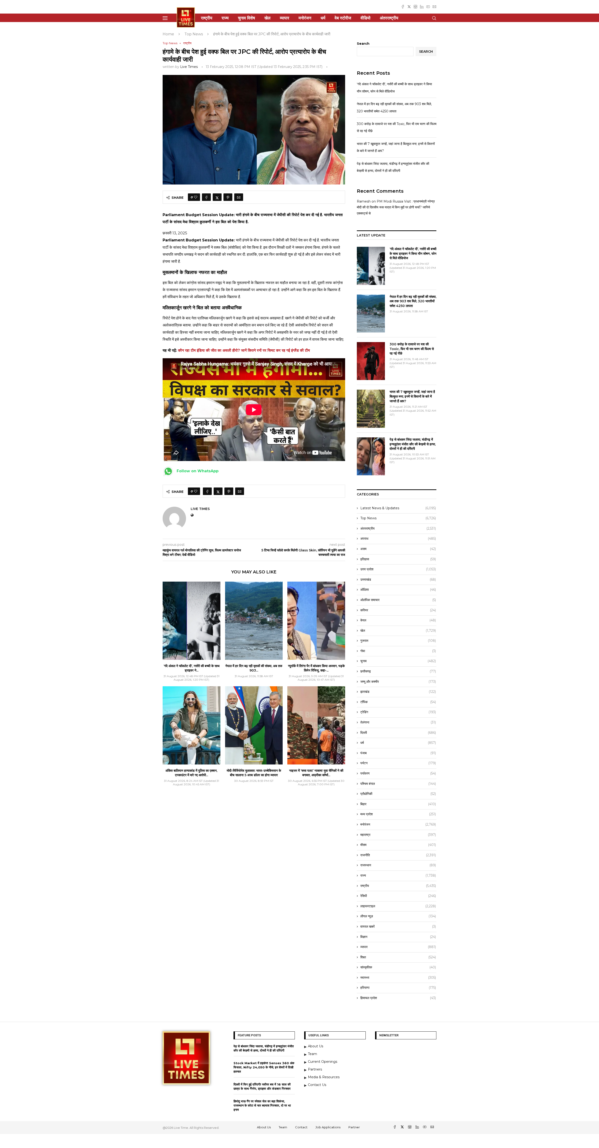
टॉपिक (398, 702)
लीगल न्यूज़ (398, 916)
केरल (398, 620)
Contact (301, 1127)
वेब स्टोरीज (343, 18)
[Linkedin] (422, 7)
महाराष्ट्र (398, 835)
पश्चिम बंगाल (398, 784)
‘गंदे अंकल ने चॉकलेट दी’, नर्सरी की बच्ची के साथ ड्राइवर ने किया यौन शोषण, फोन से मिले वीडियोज (413, 253)
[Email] (434, 7)
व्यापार (284, 18)
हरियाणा (398, 988)
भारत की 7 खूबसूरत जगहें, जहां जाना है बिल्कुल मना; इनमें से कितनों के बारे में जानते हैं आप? (412, 396)
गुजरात (398, 641)
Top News (193, 34)
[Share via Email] (238, 197)
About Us (264, 1127)
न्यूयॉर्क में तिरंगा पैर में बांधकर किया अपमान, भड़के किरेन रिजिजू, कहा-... (316, 668)
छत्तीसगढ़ (398, 671)
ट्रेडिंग (398, 712)
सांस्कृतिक (398, 967)
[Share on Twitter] (217, 197)
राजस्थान (398, 865)
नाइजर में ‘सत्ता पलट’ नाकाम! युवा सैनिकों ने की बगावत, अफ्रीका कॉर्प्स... (316, 772)
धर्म (323, 18)
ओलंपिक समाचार (398, 600)
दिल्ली (398, 733)
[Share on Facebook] (206, 197)
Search (363, 43)
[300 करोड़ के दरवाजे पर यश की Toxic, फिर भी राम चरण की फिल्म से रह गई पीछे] (371, 361)
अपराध (398, 538)
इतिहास (398, 559)
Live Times (189, 67)
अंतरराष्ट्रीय (389, 18)
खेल (267, 18)
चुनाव (398, 661)
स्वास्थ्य (398, 977)
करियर (398, 610)
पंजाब (398, 753)
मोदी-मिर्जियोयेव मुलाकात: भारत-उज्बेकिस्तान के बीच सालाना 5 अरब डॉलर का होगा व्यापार (254, 772)
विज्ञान (398, 937)
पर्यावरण (398, 773)
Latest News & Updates (398, 508)
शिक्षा (398, 957)
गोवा (398, 651)
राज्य (225, 18)
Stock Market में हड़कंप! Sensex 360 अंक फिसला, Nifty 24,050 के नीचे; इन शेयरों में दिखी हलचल (264, 1067)
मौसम (398, 845)
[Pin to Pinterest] (227, 197)
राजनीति (398, 855)
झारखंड (398, 692)
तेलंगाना (398, 722)
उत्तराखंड (398, 579)
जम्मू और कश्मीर (398, 681)
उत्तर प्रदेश (398, 569)
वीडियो (365, 18)
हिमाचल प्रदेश (398, 998)
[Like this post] (195, 197)
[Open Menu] (165, 18)
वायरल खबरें (398, 926)
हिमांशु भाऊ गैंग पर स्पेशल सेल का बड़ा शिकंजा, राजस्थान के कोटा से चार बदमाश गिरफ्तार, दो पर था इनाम (262, 1105)
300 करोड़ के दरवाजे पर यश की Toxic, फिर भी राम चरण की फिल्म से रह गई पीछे (412, 348)
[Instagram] (415, 7)
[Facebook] (403, 7)
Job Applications (327, 1127)
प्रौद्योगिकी (398, 794)
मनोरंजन (305, 18)
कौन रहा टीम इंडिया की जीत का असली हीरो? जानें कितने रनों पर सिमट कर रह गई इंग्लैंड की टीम (244, 350)
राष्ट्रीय (206, 18)
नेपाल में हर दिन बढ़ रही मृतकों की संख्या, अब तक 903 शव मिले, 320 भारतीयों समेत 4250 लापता (413, 301)
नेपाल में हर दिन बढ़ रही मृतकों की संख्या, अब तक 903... (253, 668)
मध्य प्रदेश (398, 814)
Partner (354, 1127)
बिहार (398, 804)
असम (398, 549)
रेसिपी (398, 896)
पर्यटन (398, 763)
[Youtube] (428, 7)
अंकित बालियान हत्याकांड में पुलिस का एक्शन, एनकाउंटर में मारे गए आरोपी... (191, 772)
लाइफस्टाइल (398, 906)
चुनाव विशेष (246, 18)
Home (168, 34)
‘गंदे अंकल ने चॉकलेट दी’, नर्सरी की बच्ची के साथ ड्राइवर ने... (191, 668)
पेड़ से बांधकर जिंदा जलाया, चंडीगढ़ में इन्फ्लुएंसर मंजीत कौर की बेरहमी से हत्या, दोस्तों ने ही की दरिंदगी (413, 444)
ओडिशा (398, 589)
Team (283, 1127)
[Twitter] (409, 7)
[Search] (434, 18)
